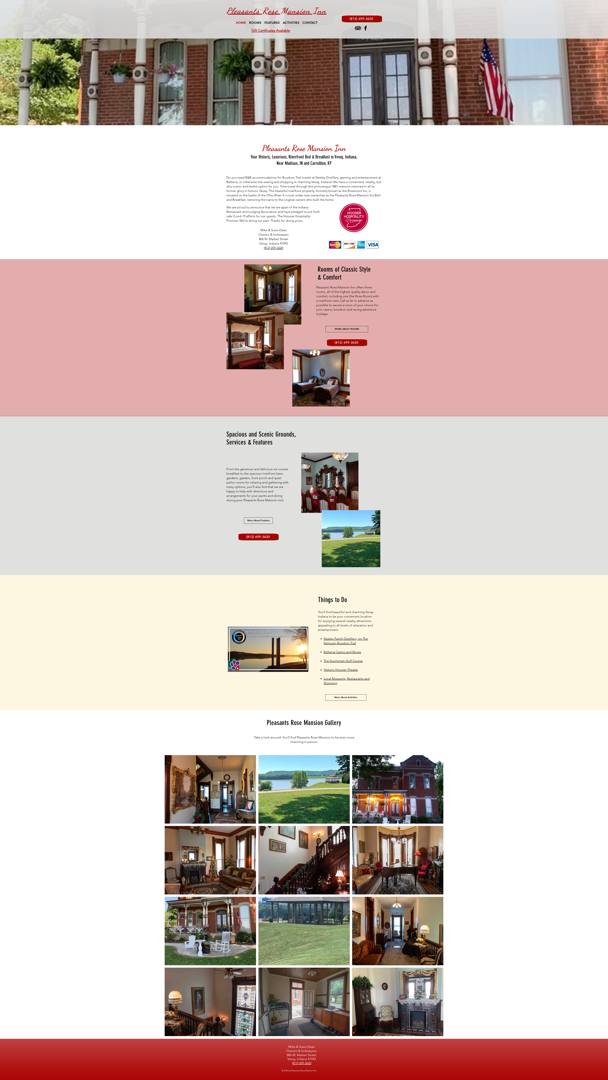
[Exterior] (309, 118)
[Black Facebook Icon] (365, 28)
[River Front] (301, 118)
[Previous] (17, 62)
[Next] (590, 62)
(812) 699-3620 (273, 248)
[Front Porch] (298, 118)
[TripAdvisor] (358, 28)
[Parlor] (306, 118)
